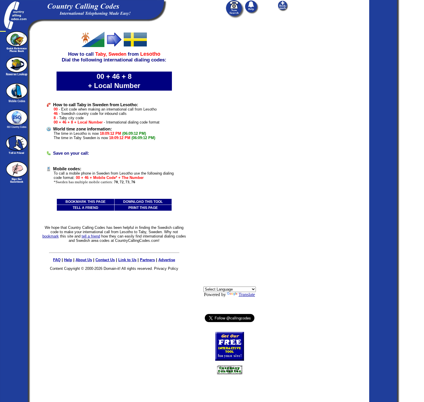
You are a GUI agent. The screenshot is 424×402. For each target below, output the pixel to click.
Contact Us (105, 260)
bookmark (50, 236)
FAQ (57, 260)
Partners (147, 260)
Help (68, 260)
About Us (84, 260)
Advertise (166, 260)
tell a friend (91, 236)
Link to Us (127, 260)
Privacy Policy (166, 268)
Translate (247, 294)
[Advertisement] (229, 117)
